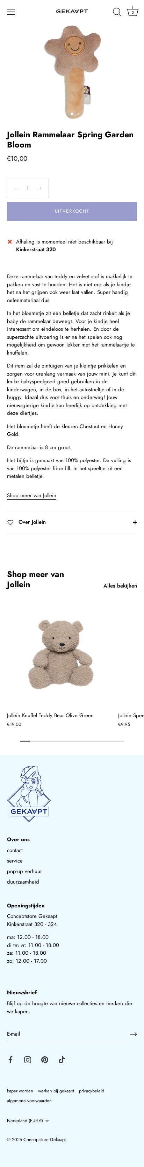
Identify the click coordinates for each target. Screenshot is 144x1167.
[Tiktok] (61, 1059)
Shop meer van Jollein (31, 495)
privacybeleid (91, 1090)
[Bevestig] (133, 1034)
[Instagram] (27, 1059)
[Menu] (11, 12)
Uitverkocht (72, 211)
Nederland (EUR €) (25, 1121)
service (15, 861)
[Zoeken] (117, 13)
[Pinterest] (44, 1059)
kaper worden (20, 1090)
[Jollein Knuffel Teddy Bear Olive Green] (61, 654)
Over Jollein (31, 522)
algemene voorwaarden (29, 1100)
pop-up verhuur (24, 871)
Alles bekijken (120, 586)
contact (15, 850)
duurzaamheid (23, 882)
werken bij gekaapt (56, 1090)
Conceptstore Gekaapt (44, 1139)
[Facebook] (10, 1059)
